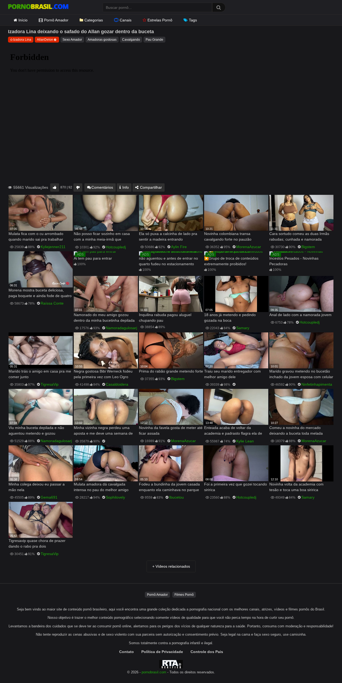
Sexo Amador (72, 39)
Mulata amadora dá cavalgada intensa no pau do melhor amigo (101, 487)
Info (125, 187)
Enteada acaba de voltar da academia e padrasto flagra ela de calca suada (233, 431)
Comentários (102, 187)
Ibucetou (176, 497)
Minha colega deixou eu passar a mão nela (37, 487)
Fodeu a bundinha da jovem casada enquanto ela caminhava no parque (169, 487)
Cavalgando (131, 39)
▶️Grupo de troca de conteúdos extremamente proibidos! (231, 261)
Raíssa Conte (52, 303)
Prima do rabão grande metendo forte (171, 371)
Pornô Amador (56, 20)
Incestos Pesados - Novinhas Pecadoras (293, 261)
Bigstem (308, 247)
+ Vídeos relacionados (171, 566)
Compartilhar (150, 187)
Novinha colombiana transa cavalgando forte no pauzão (227, 236)
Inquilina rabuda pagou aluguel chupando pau (165, 317)
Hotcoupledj (116, 247)
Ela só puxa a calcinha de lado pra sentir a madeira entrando (168, 236)
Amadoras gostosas (102, 39)
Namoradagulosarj (121, 328)
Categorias (93, 20)
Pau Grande (154, 39)
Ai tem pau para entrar (93, 258)
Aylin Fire (179, 247)
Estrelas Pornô (159, 20)
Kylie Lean (245, 441)
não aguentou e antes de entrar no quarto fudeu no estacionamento (168, 261)
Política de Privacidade (162, 652)
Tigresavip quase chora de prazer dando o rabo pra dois (37, 543)
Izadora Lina (22, 39)
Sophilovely (115, 497)
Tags (193, 20)
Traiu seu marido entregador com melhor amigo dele (232, 374)
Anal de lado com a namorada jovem (300, 315)
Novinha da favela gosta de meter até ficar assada (171, 430)
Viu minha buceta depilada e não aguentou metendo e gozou (36, 430)
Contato (126, 652)
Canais (125, 20)
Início (23, 20)
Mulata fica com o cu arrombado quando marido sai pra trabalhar (36, 236)
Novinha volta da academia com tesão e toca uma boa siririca (296, 487)
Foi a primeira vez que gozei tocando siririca (235, 487)
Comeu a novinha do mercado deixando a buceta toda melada (296, 430)
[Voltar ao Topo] (324, 666)
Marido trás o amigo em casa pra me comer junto (40, 374)
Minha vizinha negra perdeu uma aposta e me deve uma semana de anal (103, 431)
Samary (242, 328)
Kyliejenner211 (53, 247)
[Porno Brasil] (38, 7)
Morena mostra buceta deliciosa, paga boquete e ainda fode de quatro (40, 293)
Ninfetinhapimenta (316, 384)
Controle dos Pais (207, 652)
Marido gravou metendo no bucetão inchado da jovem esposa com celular (301, 374)
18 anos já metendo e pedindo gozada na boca (230, 317)
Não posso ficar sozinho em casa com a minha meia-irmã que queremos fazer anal (102, 237)
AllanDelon (45, 39)
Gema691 (49, 497)
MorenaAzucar (248, 247)
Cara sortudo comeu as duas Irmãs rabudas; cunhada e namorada (299, 236)
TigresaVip (50, 384)
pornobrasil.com (154, 672)
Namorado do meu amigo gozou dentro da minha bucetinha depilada (104, 317)
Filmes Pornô (184, 595)
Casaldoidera (117, 384)
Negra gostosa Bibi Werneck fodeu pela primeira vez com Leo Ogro (103, 374)
